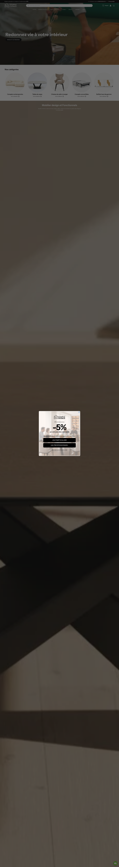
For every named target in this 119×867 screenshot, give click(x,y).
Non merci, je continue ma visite (59, 450)
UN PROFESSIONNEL (59, 445)
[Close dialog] (79, 412)
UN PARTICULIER (59, 440)
